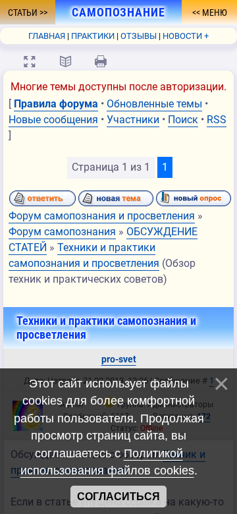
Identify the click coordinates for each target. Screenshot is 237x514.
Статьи (24, 12)
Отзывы (138, 36)
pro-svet (118, 359)
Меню (213, 12)
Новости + (186, 36)
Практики (93, 36)
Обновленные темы (154, 104)
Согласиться (118, 496)
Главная (46, 36)
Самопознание (113, 12)
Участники (133, 119)
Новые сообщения (53, 119)
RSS (216, 119)
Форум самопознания (62, 231)
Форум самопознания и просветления (102, 216)
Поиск (183, 119)
